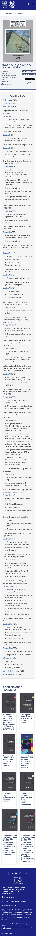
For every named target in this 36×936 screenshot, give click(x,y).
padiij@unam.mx (7, 928)
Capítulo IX (7, 397)
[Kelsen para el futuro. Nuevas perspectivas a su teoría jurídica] (27, 712)
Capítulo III (7, 166)
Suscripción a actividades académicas (16, 901)
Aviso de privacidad (10, 905)
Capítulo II (6, 135)
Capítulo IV (7, 211)
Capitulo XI (7, 520)
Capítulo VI (7, 275)
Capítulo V (6, 253)
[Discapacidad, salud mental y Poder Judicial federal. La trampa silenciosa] (9, 751)
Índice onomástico (9, 674)
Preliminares (7, 100)
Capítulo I (6, 116)
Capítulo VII (7, 307)
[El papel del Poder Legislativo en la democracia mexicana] (9, 789)
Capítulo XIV (7, 624)
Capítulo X (6, 474)
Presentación (7, 103)
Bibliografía (7, 658)
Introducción (7, 106)
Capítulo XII (7, 539)
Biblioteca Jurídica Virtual (15, 13)
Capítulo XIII (7, 586)
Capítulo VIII (7, 348)
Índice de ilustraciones (11, 671)
